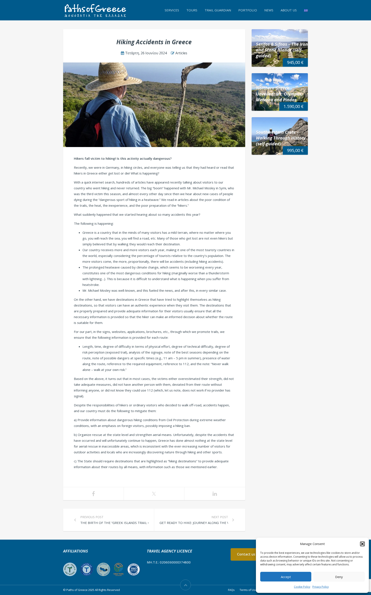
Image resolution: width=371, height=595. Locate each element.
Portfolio (247, 10)
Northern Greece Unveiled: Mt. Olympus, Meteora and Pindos (279, 94)
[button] (362, 544)
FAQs (231, 590)
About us (289, 10)
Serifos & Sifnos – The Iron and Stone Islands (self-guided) (282, 50)
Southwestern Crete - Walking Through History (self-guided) (281, 138)
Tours (191, 10)
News (268, 10)
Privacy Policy (320, 587)
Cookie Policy (302, 587)
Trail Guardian (218, 10)
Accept (286, 577)
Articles (181, 53)
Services (172, 10)
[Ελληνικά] (306, 10)
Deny (339, 577)
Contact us (246, 554)
